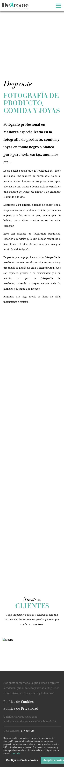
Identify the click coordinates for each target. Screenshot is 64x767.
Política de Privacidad (20, 708)
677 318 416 (27, 730)
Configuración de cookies (22, 760)
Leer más (16, 753)
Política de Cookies (18, 702)
